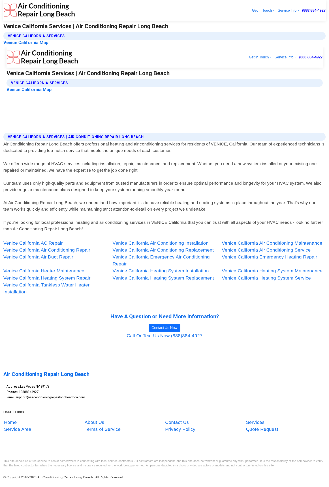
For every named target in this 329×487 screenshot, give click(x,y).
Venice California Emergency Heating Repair (269, 256)
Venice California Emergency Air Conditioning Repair (161, 260)
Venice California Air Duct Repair (38, 256)
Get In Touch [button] (262, 10)
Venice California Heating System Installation (161, 270)
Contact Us (177, 422)
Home (10, 422)
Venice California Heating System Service (266, 277)
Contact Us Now (164, 328)
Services (255, 422)
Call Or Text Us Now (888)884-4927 (165, 335)
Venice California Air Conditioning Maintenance (272, 243)
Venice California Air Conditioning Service (266, 249)
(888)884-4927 (314, 10)
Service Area (17, 429)
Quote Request (262, 429)
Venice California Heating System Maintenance (272, 270)
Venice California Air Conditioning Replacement (163, 249)
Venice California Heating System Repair (46, 277)
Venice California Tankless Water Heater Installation (46, 288)
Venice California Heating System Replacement (163, 277)
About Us (94, 422)
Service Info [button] (287, 10)
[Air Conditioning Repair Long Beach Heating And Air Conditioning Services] (39, 10)
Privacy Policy (180, 429)
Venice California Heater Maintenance (43, 270)
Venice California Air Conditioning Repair (46, 249)
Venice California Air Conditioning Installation (161, 243)
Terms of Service (103, 429)
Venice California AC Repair (33, 243)
